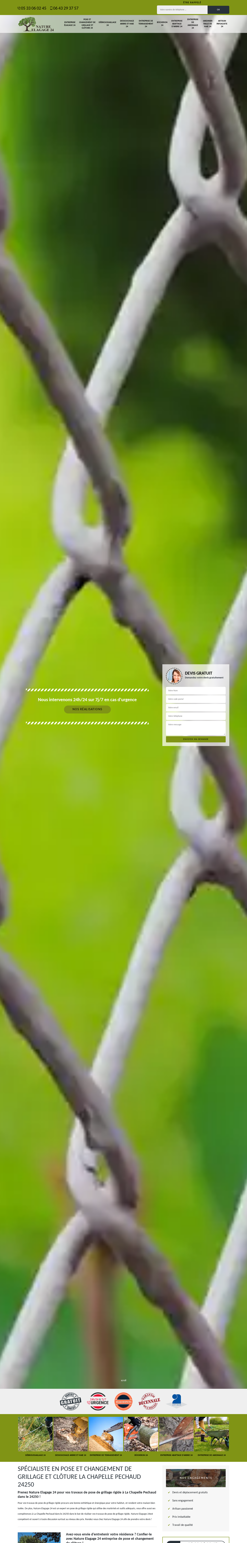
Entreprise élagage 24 (69, 23)
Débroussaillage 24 (107, 23)
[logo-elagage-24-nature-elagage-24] (36, 24)
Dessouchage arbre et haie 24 (127, 24)
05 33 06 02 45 (33, 8)
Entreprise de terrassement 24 (146, 24)
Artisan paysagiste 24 (222, 24)
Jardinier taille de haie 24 (207, 24)
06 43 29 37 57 (65, 8)
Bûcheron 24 (162, 23)
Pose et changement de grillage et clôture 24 (87, 23)
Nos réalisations (87, 709)
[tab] (123, 771)
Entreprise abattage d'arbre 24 (176, 24)
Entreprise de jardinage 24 (192, 23)
